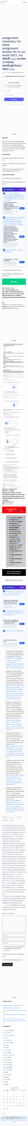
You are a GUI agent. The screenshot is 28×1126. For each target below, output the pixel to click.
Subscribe (14, 99)
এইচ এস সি (5, 1050)
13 (17, 1099)
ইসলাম (4, 1047)
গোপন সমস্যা (5, 1057)
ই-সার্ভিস (4, 1045)
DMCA (12, 1120)
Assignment (13, 825)
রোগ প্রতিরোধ (5, 1074)
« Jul (4, 1113)
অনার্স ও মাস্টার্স (6, 1043)
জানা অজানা (5, 1060)
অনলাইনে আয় (5, 1040)
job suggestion (7, 1035)
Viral (4, 1038)
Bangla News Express (16, 1118)
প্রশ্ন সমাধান (5, 1070)
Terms (8, 1120)
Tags (14, 1121)
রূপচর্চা (4, 1072)
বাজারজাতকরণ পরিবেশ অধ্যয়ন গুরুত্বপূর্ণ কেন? (12, 1008)
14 (20, 1099)
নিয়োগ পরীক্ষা (5, 1065)
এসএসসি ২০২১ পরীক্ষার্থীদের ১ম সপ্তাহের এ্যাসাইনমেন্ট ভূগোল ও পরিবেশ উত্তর (13, 879)
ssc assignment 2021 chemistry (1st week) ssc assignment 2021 (14, 859)
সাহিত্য (4, 1082)
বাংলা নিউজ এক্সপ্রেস (17, 511)
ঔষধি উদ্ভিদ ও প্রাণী (7, 1055)
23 (4, 1106)
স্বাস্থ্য (4, 1084)
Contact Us (3, 1120)
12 (14, 1099)
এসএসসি (19, 825)
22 (23, 1102)
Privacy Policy (18, 1120)
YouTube (11, 580)
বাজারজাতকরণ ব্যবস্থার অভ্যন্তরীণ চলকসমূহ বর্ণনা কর (13, 1005)
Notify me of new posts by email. (12, 960)
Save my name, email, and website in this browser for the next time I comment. (14, 948)
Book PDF (5, 1033)
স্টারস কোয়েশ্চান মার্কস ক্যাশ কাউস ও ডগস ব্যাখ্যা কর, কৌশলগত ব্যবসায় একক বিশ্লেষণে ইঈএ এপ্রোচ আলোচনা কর (14, 1021)
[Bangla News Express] (7, 2)
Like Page (19, 580)
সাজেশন (4, 1079)
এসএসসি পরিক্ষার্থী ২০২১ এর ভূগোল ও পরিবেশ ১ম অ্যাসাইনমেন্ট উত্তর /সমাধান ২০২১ (14, 890)
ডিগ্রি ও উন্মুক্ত (6, 1062)
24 (7, 1106)
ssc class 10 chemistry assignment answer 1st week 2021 (14, 870)
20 (17, 1102)
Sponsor (24, 1120)
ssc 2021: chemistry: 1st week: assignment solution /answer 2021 (13, 852)
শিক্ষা (23, 825)
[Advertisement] (14, 19)
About (25, 1118)
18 (10, 1102)
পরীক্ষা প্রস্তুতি (7, 825)
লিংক (19, 520)
